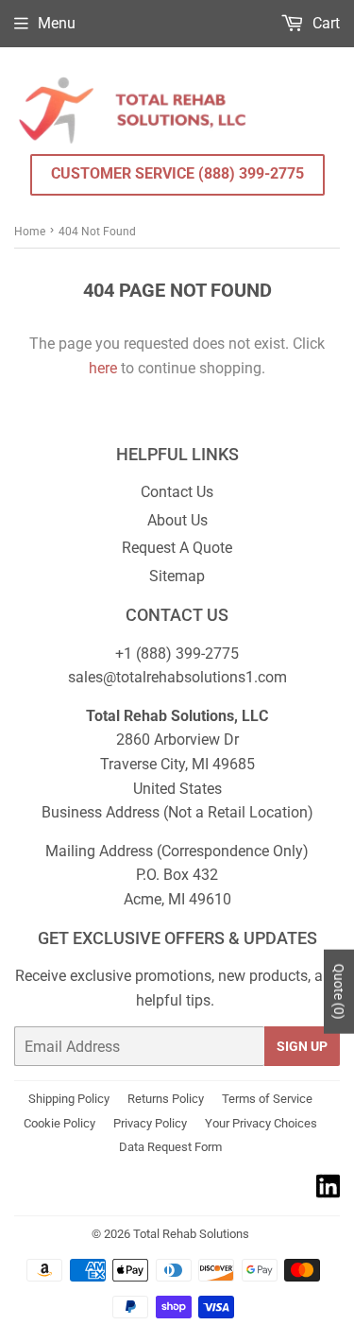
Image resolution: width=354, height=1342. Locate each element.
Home (29, 231)
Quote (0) (338, 991)
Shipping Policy (69, 1099)
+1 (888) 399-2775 (177, 653)
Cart (324, 23)
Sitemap (177, 576)
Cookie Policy (59, 1123)
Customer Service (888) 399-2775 (177, 173)
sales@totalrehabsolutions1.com (177, 677)
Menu (57, 23)
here (103, 368)
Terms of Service (267, 1099)
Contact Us (177, 492)
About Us (177, 520)
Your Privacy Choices (261, 1123)
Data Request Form (170, 1147)
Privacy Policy (150, 1123)
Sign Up (302, 1046)
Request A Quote (177, 548)
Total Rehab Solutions (191, 1234)
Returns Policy (165, 1099)
